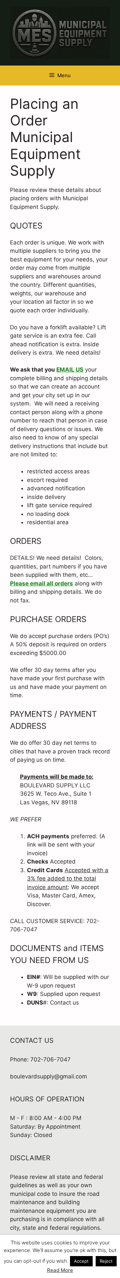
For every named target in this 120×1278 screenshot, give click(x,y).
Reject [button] (106, 1261)
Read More (60, 1270)
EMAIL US (69, 369)
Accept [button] (81, 1261)
